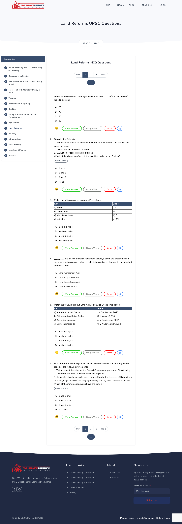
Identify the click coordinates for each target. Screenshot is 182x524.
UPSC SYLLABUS (91, 43)
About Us (114, 472)
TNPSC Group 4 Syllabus (81, 482)
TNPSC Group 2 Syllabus (81, 477)
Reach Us (147, 5)
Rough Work (92, 128)
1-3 (91, 82)
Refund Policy (163, 518)
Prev (78, 74)
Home (107, 5)
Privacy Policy (127, 518)
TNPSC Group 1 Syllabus (81, 472)
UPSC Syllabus (77, 487)
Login (163, 5)
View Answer (72, 128)
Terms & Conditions (145, 518)
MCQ (119, 5)
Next (103, 74)
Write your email (142, 485)
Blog (132, 5)
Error (109, 128)
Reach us (114, 477)
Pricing (72, 492)
